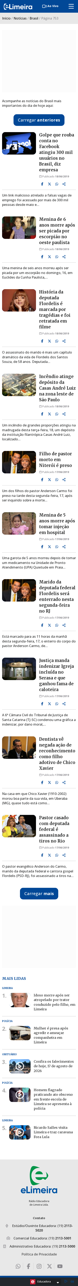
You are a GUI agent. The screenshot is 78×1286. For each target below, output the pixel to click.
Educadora (44, 1281)
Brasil (34, 18)
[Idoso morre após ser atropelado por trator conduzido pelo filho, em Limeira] (20, 1000)
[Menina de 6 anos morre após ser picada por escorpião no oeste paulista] (19, 227)
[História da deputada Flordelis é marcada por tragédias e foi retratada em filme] (19, 300)
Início (6, 18)
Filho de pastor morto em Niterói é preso (55, 459)
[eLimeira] (39, 1179)
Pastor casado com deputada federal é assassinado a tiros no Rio (54, 829)
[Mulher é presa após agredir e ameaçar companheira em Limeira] (20, 1033)
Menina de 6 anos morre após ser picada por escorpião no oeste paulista (57, 231)
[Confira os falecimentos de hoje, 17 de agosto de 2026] (20, 1066)
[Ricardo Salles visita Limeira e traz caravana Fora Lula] (20, 1132)
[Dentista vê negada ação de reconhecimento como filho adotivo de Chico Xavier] (19, 747)
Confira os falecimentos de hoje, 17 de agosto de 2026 (54, 1066)
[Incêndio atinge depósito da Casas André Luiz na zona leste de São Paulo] (19, 385)
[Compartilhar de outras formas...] (64, 184)
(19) (59, 1238)
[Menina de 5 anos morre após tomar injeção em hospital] (19, 523)
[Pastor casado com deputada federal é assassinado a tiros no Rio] (19, 826)
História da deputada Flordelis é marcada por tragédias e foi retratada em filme (55, 309)
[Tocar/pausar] (66, 1282)
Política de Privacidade (39, 1254)
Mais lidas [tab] (14, 978)
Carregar (39, 120)
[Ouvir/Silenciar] (72, 1281)
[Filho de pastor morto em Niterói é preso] (19, 462)
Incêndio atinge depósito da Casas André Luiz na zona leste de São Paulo (57, 388)
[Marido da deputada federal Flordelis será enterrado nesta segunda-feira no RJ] (19, 590)
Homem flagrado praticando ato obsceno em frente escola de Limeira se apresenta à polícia (53, 1099)
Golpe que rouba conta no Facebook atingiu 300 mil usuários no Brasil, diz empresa (56, 152)
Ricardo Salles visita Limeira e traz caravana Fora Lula (53, 1132)
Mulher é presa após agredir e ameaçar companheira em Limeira (51, 1035)
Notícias (20, 18)
